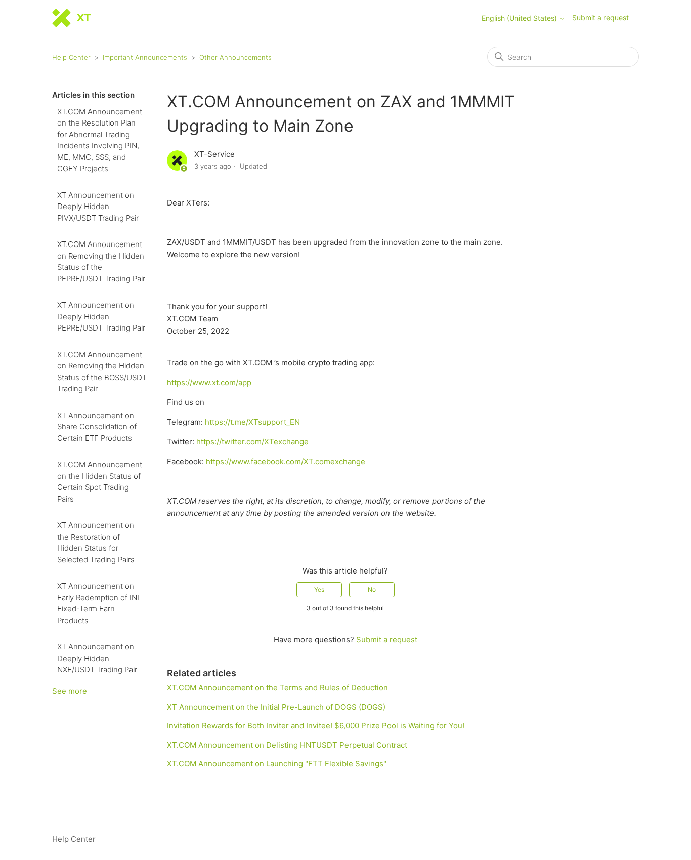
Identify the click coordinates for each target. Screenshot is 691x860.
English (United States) (520, 18)
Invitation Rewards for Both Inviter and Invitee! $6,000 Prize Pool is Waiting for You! (315, 725)
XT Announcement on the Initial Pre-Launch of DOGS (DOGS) (276, 707)
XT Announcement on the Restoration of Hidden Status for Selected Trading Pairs (96, 542)
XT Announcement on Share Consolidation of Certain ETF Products (97, 427)
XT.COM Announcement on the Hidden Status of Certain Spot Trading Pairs (99, 482)
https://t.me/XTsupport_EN (252, 422)
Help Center (71, 57)
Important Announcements (145, 57)
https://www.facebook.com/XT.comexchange (285, 461)
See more (69, 691)
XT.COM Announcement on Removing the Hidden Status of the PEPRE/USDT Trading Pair (101, 261)
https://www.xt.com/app (209, 382)
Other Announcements (235, 57)
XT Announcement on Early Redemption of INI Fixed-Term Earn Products (98, 603)
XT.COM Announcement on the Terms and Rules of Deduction (277, 687)
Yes (319, 589)
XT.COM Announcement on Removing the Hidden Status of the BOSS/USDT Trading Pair (102, 372)
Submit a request (600, 17)
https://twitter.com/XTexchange (252, 441)
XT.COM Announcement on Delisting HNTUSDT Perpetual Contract (287, 745)
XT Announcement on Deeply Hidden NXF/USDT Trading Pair (97, 658)
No (372, 589)
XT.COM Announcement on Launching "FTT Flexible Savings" (276, 763)
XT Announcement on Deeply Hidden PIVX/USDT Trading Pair (98, 206)
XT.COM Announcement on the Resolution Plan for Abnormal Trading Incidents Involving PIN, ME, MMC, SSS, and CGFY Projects (99, 140)
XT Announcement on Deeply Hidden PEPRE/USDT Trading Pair (101, 316)
